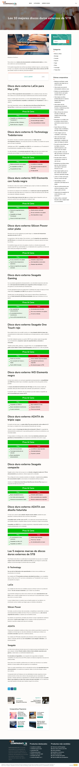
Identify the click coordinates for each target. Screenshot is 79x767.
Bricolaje (56, 56)
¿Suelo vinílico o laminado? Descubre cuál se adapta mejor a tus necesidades (61, 199)
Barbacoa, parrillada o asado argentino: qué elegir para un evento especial (61, 83)
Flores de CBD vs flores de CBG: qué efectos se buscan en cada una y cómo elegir (61, 153)
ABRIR (43, 76)
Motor (55, 65)
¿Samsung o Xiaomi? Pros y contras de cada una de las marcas (22, 714)
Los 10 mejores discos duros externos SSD (21, 723)
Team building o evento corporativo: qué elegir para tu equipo (61, 182)
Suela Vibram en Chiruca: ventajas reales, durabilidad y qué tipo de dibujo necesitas (61, 128)
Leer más (71, 765)
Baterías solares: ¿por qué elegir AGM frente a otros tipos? (42, 723)
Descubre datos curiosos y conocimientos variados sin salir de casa (60, 159)
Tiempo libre (57, 70)
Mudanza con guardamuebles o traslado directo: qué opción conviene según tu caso (61, 93)
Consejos (56, 58)
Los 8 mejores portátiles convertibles (40, 714)
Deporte (56, 60)
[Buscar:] (61, 41)
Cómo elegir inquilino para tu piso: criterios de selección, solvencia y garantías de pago (61, 172)
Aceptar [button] (75, 764)
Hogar (55, 63)
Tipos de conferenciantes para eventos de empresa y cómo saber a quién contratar (61, 188)
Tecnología (21, 718)
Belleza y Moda (57, 53)
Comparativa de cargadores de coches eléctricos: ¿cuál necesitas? (61, 194)
